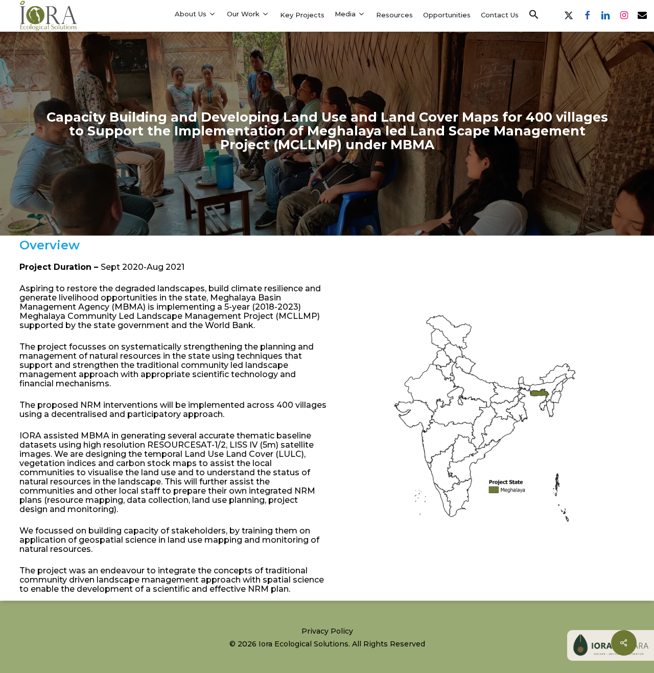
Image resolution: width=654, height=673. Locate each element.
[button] (534, 14)
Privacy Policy (327, 631)
